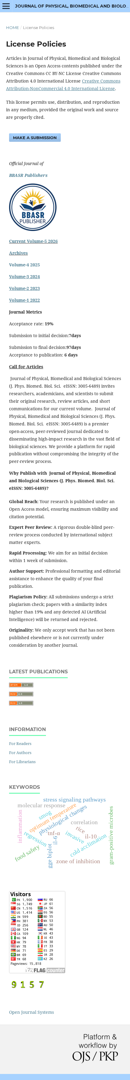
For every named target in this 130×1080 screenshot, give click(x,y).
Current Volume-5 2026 (33, 241)
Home (12, 27)
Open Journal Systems (31, 1012)
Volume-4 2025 (24, 265)
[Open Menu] (6, 6)
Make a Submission (35, 137)
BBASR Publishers (28, 175)
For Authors (20, 752)
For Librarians (22, 761)
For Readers (20, 743)
